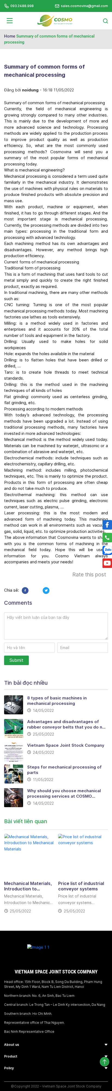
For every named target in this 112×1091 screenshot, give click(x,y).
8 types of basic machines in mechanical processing (57, 700)
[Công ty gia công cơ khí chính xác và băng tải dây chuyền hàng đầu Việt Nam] (55, 20)
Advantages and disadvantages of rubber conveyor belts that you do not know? (67, 727)
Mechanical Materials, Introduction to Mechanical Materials (28, 889)
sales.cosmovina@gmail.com (84, 6)
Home (9, 36)
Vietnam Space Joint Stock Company (65, 745)
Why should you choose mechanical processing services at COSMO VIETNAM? (64, 796)
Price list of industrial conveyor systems (81, 886)
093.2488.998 (22, 6)
